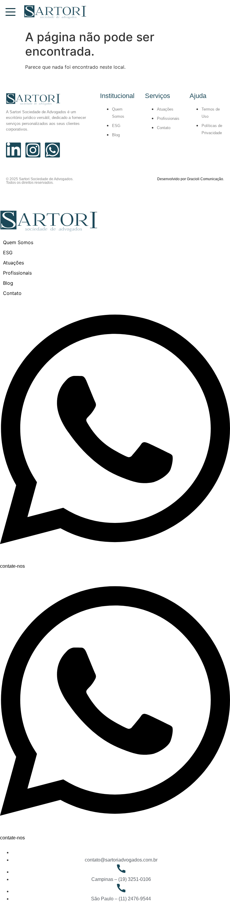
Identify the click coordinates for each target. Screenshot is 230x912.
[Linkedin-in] (13, 150)
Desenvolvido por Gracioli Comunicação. (190, 179)
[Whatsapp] (52, 150)
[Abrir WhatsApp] (215, 897)
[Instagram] (32, 150)
